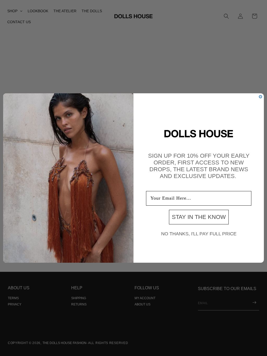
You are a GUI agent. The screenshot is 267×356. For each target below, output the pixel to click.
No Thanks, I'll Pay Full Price (198, 233)
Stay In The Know (199, 217)
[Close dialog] (260, 96)
